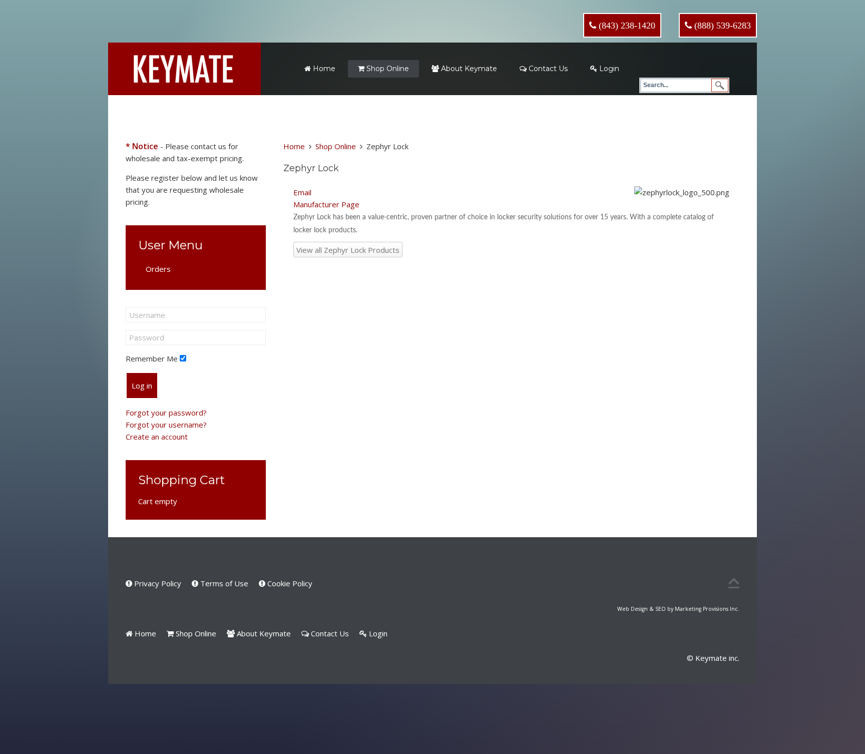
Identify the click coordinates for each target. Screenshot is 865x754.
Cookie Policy (288, 583)
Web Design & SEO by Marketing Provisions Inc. (678, 608)
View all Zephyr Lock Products (347, 250)
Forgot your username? (166, 425)
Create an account (157, 437)
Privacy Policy (156, 583)
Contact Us (547, 68)
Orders (158, 269)
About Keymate (468, 68)
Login (608, 68)
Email (302, 192)
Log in (142, 386)
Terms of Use (223, 583)
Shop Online (386, 68)
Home (323, 68)
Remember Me (152, 358)
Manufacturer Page (326, 204)
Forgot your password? (166, 413)
